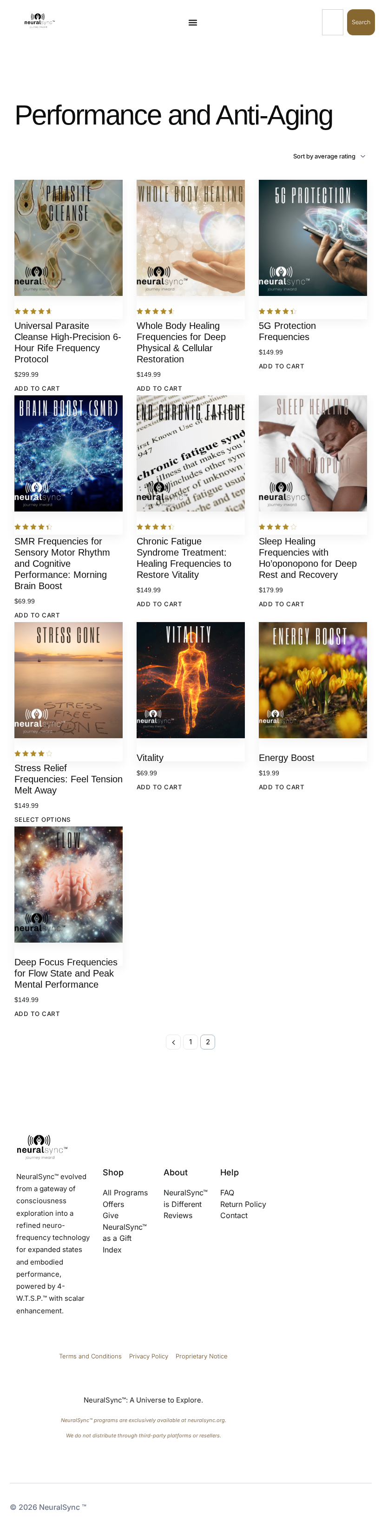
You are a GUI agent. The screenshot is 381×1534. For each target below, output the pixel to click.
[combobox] (332, 22)
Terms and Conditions (90, 1356)
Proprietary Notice (202, 1356)
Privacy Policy (149, 1356)
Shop (113, 1172)
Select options (42, 819)
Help (229, 1172)
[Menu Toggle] (192, 22)
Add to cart (37, 388)
